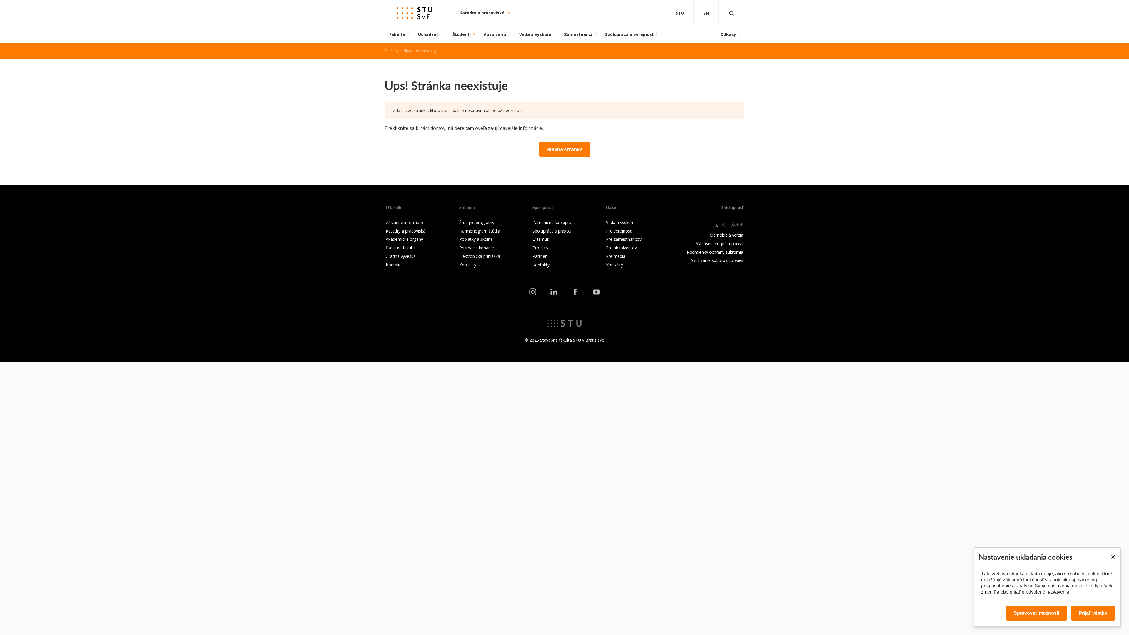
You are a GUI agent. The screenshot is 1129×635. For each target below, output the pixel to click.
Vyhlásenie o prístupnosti (719, 243)
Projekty (540, 247)
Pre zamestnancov (624, 239)
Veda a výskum (535, 34)
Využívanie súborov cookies (717, 260)
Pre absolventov (621, 247)
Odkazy (728, 34)
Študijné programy (476, 222)
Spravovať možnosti (1036, 613)
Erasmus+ (542, 239)
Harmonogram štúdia (479, 231)
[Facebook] (575, 292)
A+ (725, 225)
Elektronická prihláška (479, 256)
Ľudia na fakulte (401, 247)
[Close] (1113, 557)
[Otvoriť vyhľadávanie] (731, 13)
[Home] (386, 51)
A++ (737, 224)
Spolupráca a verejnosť (629, 34)
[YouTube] (596, 292)
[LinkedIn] (553, 292)
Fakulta (397, 34)
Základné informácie (405, 222)
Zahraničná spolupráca (554, 222)
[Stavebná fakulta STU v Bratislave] (414, 13)
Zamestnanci (578, 34)
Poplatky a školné (476, 239)
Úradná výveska (401, 256)
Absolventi (495, 34)
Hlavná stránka (565, 149)
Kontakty (467, 265)
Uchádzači (429, 34)
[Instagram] (532, 292)
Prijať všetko (1093, 613)
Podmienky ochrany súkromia (715, 252)
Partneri (539, 256)
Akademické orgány (404, 239)
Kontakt (393, 265)
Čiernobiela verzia (726, 235)
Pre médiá (615, 256)
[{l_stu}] (564, 323)
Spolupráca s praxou (551, 231)
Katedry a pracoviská (483, 13)
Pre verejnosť (619, 231)
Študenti (461, 34)
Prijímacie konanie (476, 247)
